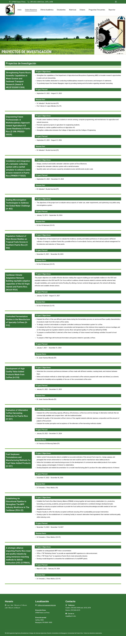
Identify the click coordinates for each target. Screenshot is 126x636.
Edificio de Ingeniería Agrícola (47, 605)
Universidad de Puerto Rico (75, 633)
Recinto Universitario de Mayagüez (57, 633)
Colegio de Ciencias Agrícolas (37, 633)
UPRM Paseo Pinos (18, 2)
